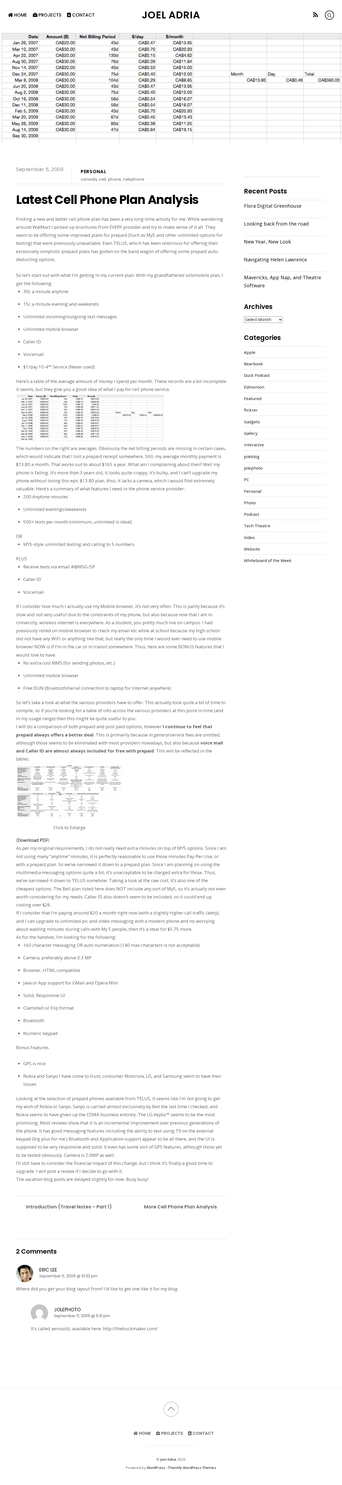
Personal (93, 171)
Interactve (254, 444)
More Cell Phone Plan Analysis (180, 1206)
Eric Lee (48, 1269)
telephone (133, 179)
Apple (249, 352)
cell (102, 179)
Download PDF (32, 840)
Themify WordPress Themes (192, 1467)
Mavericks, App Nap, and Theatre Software (282, 281)
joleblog (251, 456)
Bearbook (253, 363)
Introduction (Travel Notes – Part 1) (69, 1206)
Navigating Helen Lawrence (275, 259)
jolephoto (67, 1309)
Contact (83, 15)
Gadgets (252, 421)
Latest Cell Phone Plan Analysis (107, 199)
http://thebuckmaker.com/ (130, 1328)
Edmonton (254, 387)
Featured (252, 398)
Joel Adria (168, 1459)
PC (246, 479)
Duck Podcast (257, 375)
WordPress (156, 1467)
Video (249, 537)
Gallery (251, 433)
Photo (250, 502)
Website (252, 549)
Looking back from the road (276, 223)
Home (20, 15)
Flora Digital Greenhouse (272, 206)
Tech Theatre (257, 525)
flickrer (251, 410)
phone (114, 179)
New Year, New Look (267, 241)
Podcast (251, 514)
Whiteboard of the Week (268, 560)
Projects (49, 15)
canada (89, 179)
